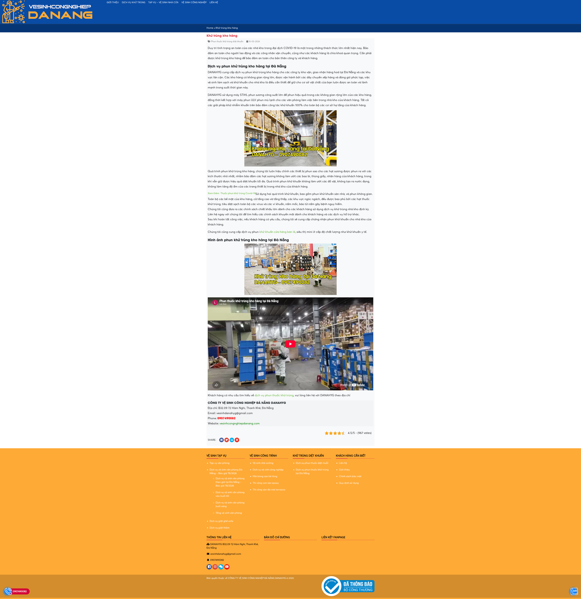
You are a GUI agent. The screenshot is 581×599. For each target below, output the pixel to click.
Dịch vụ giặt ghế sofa (221, 521)
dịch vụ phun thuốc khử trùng (274, 395)
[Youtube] (227, 567)
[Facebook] (209, 567)
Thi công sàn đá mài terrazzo (269, 489)
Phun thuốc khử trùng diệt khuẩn (227, 41)
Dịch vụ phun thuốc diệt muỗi (312, 463)
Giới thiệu (113, 2)
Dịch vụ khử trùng (133, 2)
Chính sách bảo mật (350, 476)
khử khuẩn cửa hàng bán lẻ (277, 231)
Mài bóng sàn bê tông (265, 476)
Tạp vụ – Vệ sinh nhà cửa (163, 2)
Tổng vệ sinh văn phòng (229, 513)
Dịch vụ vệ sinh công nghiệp (268, 469)
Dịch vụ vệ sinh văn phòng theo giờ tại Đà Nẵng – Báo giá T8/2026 (230, 482)
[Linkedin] (221, 567)
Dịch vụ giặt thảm (219, 527)
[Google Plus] (215, 567)
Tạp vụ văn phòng (220, 463)
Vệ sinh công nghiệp (194, 2)
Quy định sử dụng (349, 483)
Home (210, 28)
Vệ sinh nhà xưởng (263, 463)
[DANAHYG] (47, 11)
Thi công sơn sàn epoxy (266, 483)
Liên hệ (214, 2)
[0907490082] (8, 591)
